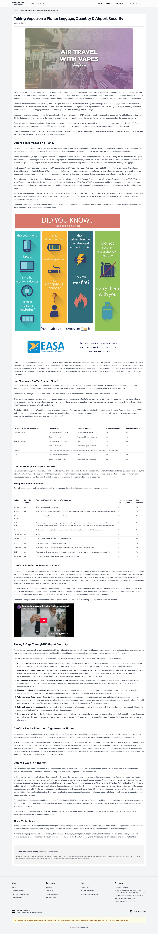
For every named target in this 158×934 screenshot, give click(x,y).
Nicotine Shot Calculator (89, 894)
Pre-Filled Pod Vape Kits (20, 894)
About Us (132, 3)
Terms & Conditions (53, 894)
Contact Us (85, 887)
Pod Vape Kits (17, 898)
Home (100, 3)
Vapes (108, 3)
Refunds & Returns (87, 891)
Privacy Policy (51, 898)
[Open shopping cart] (144, 3)
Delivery (49, 887)
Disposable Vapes (18, 891)
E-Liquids (119, 3)
